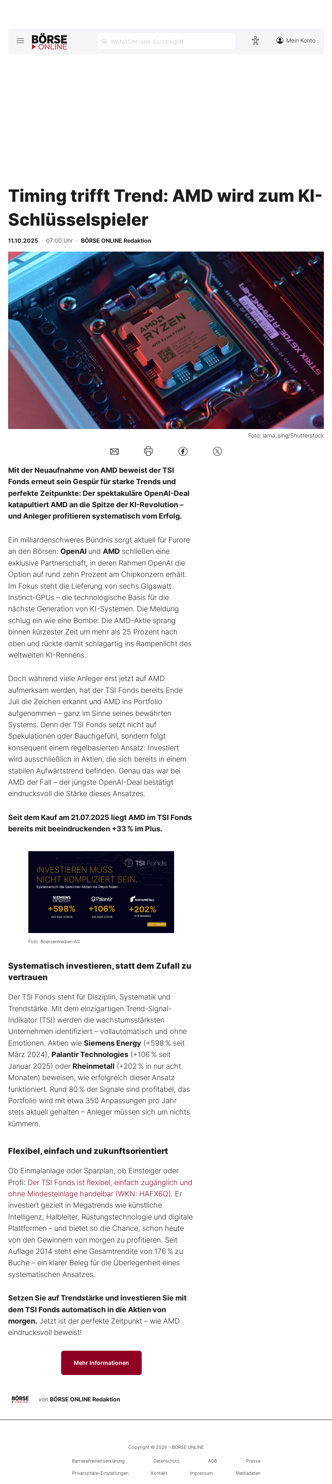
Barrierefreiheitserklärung (98, 1461)
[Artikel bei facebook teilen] (183, 451)
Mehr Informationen (101, 1362)
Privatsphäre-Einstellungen (100, 1473)
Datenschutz (166, 1461)
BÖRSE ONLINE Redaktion (85, 1399)
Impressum (201, 1473)
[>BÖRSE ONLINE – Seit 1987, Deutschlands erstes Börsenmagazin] (49, 41)
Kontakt (159, 1473)
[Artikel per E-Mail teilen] (114, 451)
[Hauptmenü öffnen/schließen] (20, 40)
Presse (253, 1461)
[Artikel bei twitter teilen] (217, 451)
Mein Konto (300, 40)
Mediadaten (248, 1473)
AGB (212, 1461)
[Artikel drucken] (148, 451)
